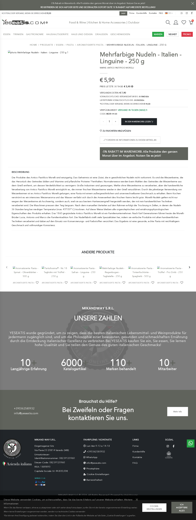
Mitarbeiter (167, 369)
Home (33, 44)
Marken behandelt (121, 369)
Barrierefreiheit (94, 480)
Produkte (46, 44)
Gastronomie (34, 34)
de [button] (169, 13)
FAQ (161, 13)
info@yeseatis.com (26, 413)
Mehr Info (177, 411)
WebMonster (131, 495)
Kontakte (153, 13)
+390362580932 (24, 408)
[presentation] (6, 267)
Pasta (70, 44)
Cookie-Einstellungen (98, 474)
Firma (131, 13)
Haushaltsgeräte (57, 34)
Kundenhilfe (141, 13)
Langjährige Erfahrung (29, 369)
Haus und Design (82, 34)
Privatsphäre (92, 468)
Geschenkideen (120, 34)
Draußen (101, 34)
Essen (6, 34)
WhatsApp (92, 457)
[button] (137, 500)
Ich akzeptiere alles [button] (181, 507)
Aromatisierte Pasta (90, 44)
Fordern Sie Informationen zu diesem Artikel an (131, 140)
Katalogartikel (75, 369)
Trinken (18, 34)
